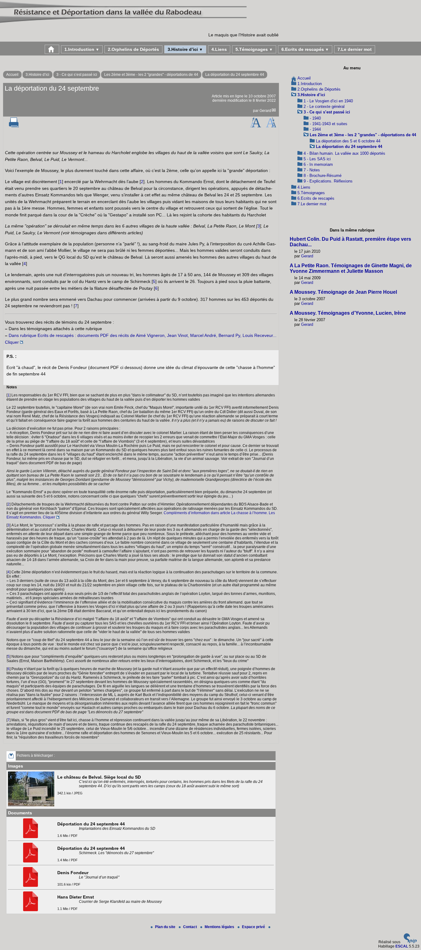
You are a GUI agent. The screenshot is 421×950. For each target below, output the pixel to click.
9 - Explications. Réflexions (328, 181)
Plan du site (165, 927)
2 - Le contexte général (324, 106)
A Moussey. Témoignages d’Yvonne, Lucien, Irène (348, 313)
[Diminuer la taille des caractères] (271, 126)
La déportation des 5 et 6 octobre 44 (348, 141)
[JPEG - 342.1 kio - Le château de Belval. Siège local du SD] (32, 805)
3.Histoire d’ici (185, 49)
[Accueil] (123, 23)
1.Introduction (81, 49)
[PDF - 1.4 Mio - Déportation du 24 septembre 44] (31, 861)
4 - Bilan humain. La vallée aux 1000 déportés (344, 153)
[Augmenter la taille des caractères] (255, 126)
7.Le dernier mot (354, 49)
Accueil (12, 74)
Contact (190, 927)
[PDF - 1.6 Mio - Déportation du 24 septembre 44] (31, 837)
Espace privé (254, 927)
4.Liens (219, 49)
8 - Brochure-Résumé (322, 175)
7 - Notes (312, 170)
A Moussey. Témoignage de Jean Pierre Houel (343, 292)
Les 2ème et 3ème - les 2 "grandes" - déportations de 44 (151, 74)
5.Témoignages (254, 49)
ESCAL (401, 946)
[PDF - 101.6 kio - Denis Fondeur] (31, 885)
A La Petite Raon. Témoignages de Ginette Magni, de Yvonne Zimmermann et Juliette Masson (351, 268)
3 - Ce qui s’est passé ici (76, 74)
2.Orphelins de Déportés (133, 49)
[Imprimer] (14, 126)
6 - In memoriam (318, 164)
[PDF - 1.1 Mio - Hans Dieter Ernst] (31, 910)
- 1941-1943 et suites (328, 123)
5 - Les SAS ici (317, 159)
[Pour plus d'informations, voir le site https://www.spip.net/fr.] (410, 942)
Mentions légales (220, 927)
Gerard (265, 111)
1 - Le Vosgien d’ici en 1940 (328, 101)
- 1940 (315, 118)
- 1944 (315, 129)
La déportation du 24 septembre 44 (234, 74)
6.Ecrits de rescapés (305, 49)
